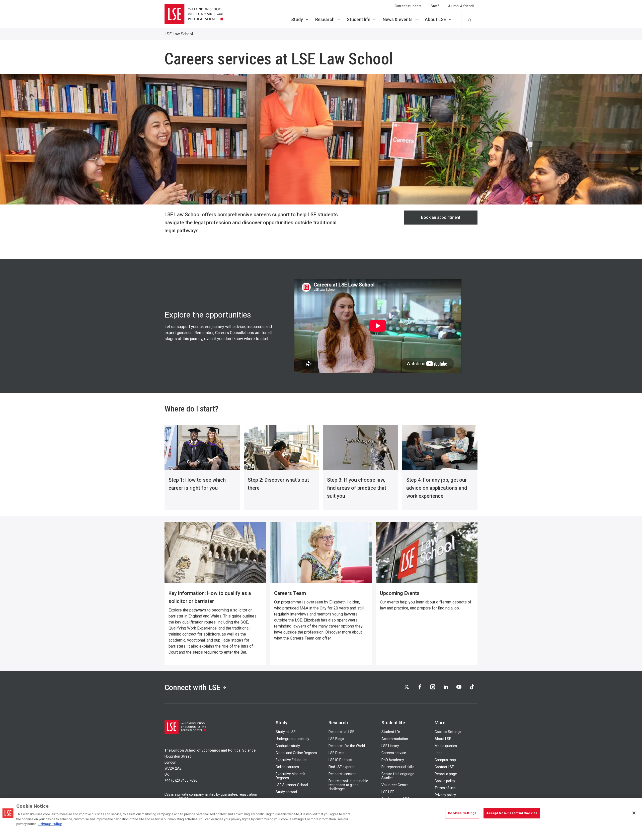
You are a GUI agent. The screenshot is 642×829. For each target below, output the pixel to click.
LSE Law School (179, 34)
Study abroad (286, 792)
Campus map (445, 760)
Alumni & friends (461, 6)
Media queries (446, 746)
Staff (435, 6)
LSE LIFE (387, 792)
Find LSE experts (342, 767)
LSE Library (390, 746)
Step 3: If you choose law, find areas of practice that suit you (356, 488)
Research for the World (347, 746)
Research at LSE (341, 732)
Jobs (438, 753)
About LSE (435, 19)
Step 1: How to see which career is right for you (197, 484)
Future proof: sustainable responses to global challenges (348, 785)
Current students (408, 6)
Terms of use (445, 788)
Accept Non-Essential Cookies (511, 813)
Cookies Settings (448, 732)
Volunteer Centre (395, 785)
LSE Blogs (336, 739)
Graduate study (288, 746)
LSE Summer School (292, 785)
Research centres (342, 774)
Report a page (446, 774)
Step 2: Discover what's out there (278, 484)
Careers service (393, 753)
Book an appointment (440, 217)
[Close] (633, 812)
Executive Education (291, 760)
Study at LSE (286, 732)
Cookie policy (445, 781)
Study (297, 19)
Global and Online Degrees (296, 753)
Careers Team (290, 593)
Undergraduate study (292, 739)
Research (325, 19)
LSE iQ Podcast (340, 760)
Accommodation (394, 739)
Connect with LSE (192, 687)
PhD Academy (392, 760)
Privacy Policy (50, 824)
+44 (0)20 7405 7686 (181, 780)
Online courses (287, 767)
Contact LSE (444, 767)
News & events (398, 19)
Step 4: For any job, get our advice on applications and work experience (436, 488)
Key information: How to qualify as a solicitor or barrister (210, 597)
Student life (358, 19)
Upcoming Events (400, 593)
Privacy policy (445, 795)
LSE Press (336, 753)
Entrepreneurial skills (397, 767)
